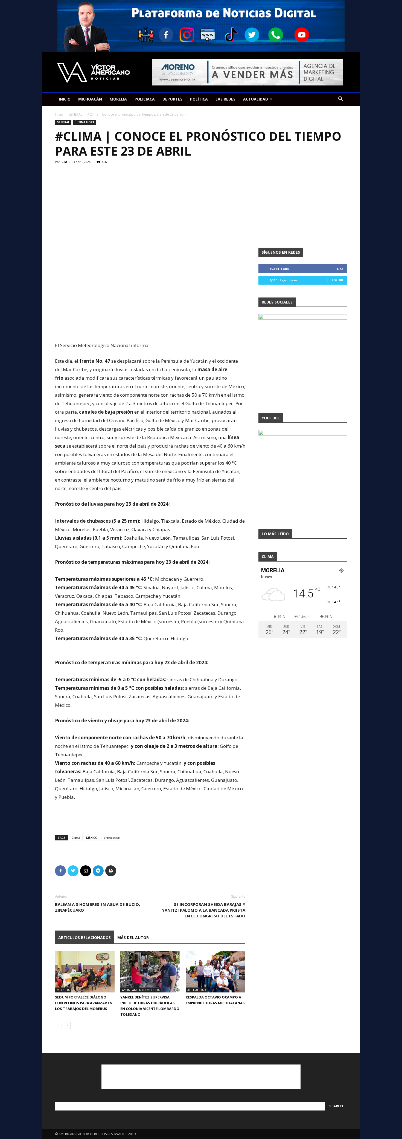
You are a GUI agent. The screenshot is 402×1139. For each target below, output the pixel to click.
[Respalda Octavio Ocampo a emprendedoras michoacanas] (215, 971)
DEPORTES (172, 99)
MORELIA (118, 99)
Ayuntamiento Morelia (141, 990)
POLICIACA (145, 99)
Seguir (337, 280)
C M (64, 162)
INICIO (65, 99)
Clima (76, 837)
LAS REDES (225, 99)
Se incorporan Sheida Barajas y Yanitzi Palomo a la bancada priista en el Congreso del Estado (203, 910)
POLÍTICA (199, 99)
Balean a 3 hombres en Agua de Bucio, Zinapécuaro (97, 907)
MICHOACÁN (90, 99)
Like (340, 269)
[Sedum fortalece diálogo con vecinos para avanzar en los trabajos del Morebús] (85, 971)
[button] (340, 99)
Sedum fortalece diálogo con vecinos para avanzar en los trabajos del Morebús (83, 1003)
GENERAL (75, 114)
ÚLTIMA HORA (84, 122)
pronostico (112, 837)
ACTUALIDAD (255, 99)
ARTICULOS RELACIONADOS (84, 937)
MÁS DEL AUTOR (133, 937)
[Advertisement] (150, 327)
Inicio (59, 114)
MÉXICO (92, 837)
